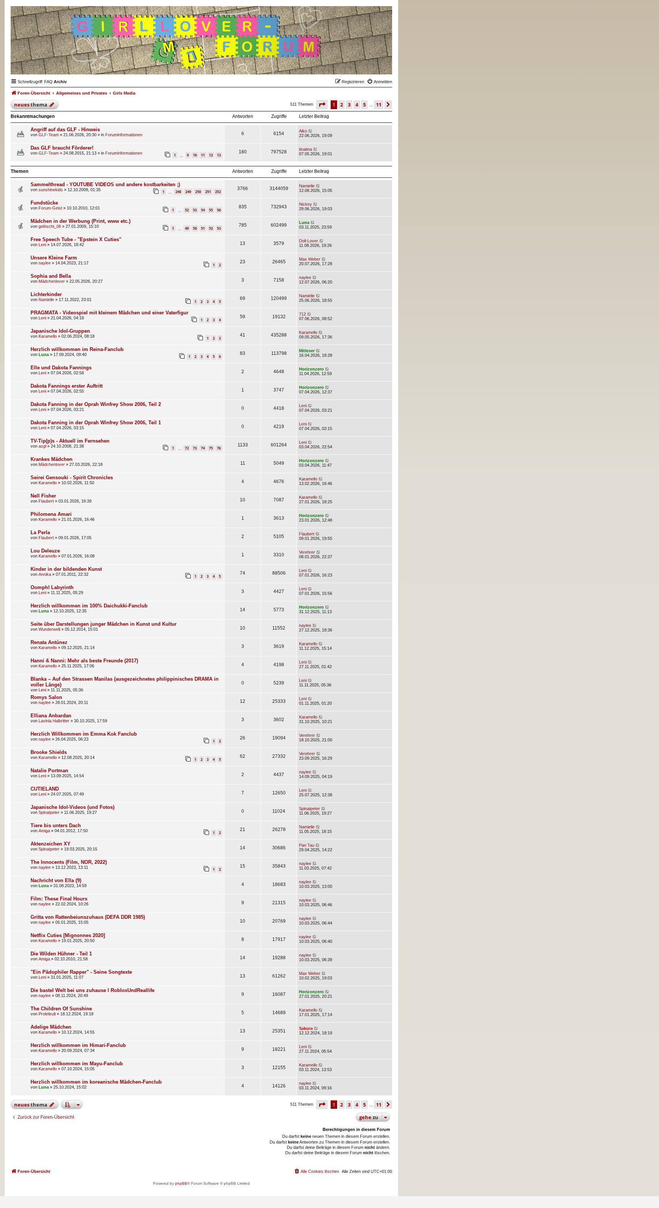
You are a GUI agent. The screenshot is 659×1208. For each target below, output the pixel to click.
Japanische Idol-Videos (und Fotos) (72, 807)
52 (187, 210)
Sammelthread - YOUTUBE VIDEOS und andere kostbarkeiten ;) (105, 184)
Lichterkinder (46, 294)
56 (219, 210)
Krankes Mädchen (51, 459)
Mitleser (307, 350)
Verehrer (307, 552)
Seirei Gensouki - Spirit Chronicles (72, 477)
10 (195, 155)
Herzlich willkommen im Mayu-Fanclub (77, 1063)
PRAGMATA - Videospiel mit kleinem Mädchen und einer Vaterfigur (109, 313)
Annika (45, 574)
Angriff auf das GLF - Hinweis (65, 129)
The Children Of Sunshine (61, 1008)
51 (203, 228)
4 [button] (356, 104)
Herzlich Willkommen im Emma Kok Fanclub (84, 734)
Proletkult (47, 1013)
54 (203, 210)
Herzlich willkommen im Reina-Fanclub (77, 349)
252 (218, 191)
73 (195, 448)
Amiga (44, 830)
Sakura (306, 1028)
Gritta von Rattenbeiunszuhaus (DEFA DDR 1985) (88, 917)
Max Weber (309, 259)
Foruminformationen (123, 134)
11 (203, 155)
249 (188, 191)
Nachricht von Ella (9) (56, 880)
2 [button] (341, 104)
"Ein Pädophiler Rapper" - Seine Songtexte (81, 972)
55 (211, 210)
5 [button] (364, 104)
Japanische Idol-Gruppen (60, 331)
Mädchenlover (52, 281)
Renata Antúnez (49, 642)
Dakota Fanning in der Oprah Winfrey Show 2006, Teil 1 (96, 422)
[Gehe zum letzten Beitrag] (310, 131)
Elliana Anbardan (51, 715)
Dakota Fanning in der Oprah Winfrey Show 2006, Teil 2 (96, 404)
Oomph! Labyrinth (52, 587)
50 (195, 228)
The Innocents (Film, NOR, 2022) (69, 862)
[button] (322, 104)
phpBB (181, 1183)
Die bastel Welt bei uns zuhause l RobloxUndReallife (92, 990)
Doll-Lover (308, 240)
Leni (42, 244)
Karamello (48, 336)
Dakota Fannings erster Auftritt (67, 386)
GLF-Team (49, 134)
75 (211, 448)
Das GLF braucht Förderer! (62, 148)
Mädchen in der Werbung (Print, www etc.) (80, 221)
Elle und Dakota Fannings (61, 367)
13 (219, 155)
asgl (42, 446)
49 (187, 228)
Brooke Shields (49, 752)
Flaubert (46, 501)
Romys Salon (46, 697)
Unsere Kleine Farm (54, 258)
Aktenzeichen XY (51, 844)
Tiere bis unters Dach (56, 825)
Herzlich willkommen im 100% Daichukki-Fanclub (89, 606)
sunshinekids (51, 189)
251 (208, 191)
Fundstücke (44, 203)
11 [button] (378, 104)
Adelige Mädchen (51, 1027)
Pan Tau (306, 845)
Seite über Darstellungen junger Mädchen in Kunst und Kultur (104, 624)
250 (198, 191)
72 (187, 448)
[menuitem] (48, 81)
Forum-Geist (50, 208)
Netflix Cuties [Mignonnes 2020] (68, 935)
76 (219, 448)
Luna (304, 222)
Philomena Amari (51, 514)
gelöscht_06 (50, 226)
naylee (45, 263)
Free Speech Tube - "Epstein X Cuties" (76, 239)
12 (211, 155)
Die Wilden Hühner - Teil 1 (61, 954)
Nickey (305, 204)
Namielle (307, 186)
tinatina (305, 149)
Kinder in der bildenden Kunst (66, 569)
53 (195, 210)
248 (178, 191)
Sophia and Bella (51, 276)
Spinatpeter (49, 812)
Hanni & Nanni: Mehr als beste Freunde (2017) (84, 661)
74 (203, 448)
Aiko (303, 131)
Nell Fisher (43, 496)
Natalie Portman (49, 770)
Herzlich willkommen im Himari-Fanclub (78, 1045)
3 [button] (349, 104)
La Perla (40, 532)
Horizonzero (311, 369)
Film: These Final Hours (59, 899)
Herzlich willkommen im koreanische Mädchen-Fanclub (96, 1082)
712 (302, 314)
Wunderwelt (49, 629)
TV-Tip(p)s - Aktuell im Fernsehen (70, 441)
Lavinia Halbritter (54, 720)
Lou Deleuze (45, 551)
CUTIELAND (45, 789)
